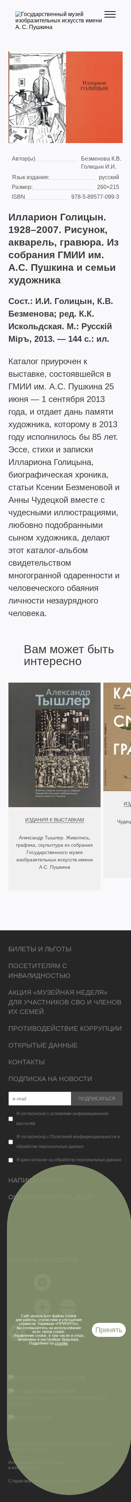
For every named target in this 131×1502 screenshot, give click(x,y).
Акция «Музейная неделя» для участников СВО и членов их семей (65, 1002)
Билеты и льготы (40, 949)
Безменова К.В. (101, 159)
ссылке (61, 1343)
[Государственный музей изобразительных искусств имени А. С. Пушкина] (59, 27)
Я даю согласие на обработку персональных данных (68, 1159)
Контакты (26, 1062)
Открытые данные (43, 1045)
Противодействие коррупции (65, 1028)
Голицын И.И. (98, 167)
